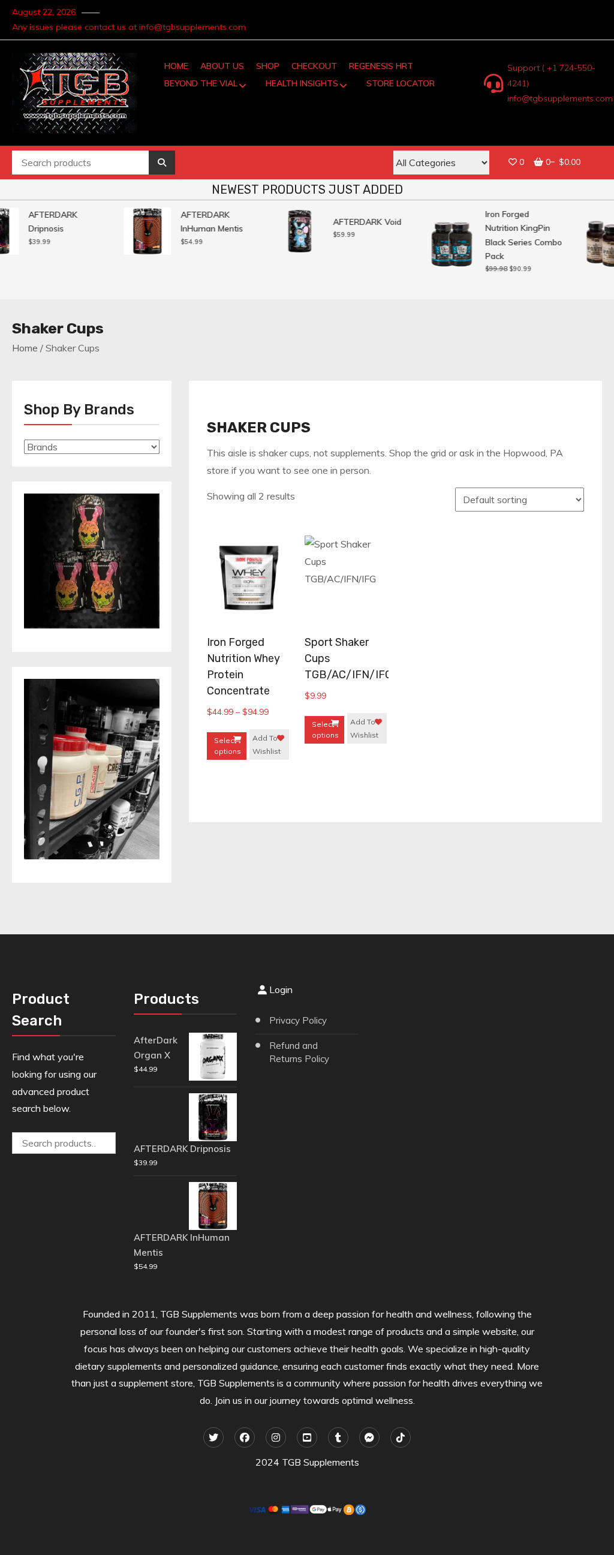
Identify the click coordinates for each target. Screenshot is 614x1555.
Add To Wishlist (266, 744)
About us (222, 66)
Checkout (314, 66)
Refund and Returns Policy (299, 1052)
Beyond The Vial (200, 83)
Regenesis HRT (381, 66)
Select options (227, 746)
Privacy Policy (298, 1020)
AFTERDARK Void (361, 221)
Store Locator (400, 83)
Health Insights (302, 83)
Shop (267, 66)
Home (176, 66)
